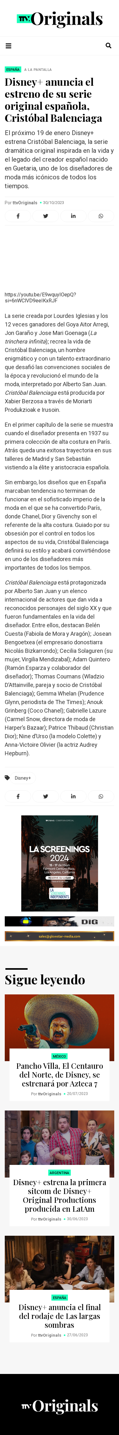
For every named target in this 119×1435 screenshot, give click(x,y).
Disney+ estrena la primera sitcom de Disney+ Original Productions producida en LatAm (59, 1195)
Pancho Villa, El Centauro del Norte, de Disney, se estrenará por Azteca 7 (59, 1074)
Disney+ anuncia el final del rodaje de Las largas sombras (59, 1316)
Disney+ (23, 778)
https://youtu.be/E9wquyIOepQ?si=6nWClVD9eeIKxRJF (40, 298)
